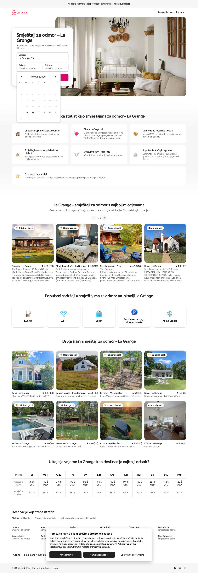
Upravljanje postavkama (132, 555)
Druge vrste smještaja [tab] (45, 518)
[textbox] (29, 68)
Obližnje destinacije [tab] (21, 518)
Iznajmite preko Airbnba (171, 12)
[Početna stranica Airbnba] (19, 12)
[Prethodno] (93, 217)
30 (56, 112)
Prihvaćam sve (66, 555)
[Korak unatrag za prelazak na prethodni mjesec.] (22, 77)
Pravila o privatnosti (41, 568)
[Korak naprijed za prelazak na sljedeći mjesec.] (55, 77)
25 (27, 112)
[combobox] (42, 58)
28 (44, 112)
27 (38, 112)
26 (33, 112)
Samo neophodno (99, 555)
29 (50, 112)
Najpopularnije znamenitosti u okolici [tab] (78, 518)
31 (21, 118)
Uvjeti (56, 568)
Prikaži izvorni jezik (121, 3)
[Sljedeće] (104, 217)
